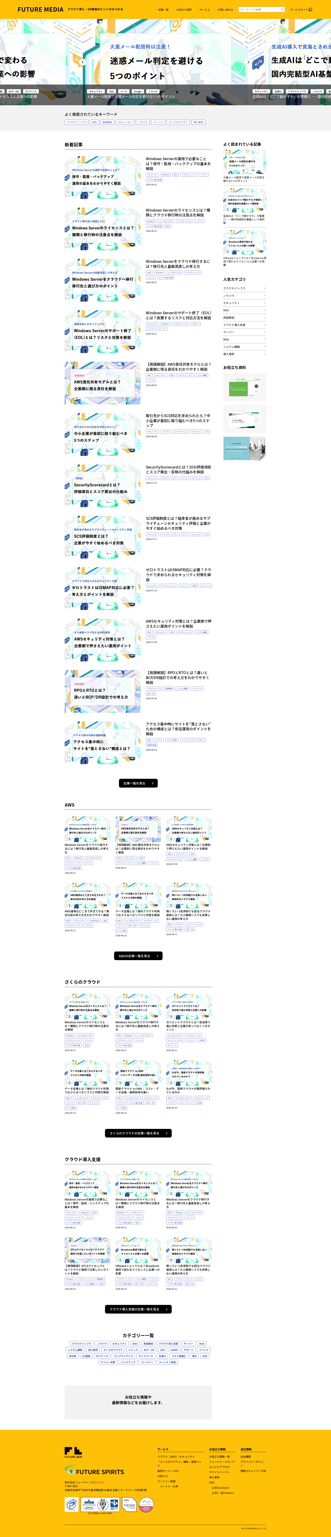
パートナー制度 (167, 1362)
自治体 (166, 91)
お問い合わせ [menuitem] (225, 9)
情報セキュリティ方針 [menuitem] (253, 1471)
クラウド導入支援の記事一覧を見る (134, 1309)
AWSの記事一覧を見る (134, 956)
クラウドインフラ (132, 91)
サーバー (162, 329)
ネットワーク (146, 1356)
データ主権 (121, 930)
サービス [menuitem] (205, 9)
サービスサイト (299, 9)
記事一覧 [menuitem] (163, 9)
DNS (204, 1356)
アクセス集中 (172, 740)
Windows (165, 174)
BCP (175, 174)
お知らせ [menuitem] (162, 1476)
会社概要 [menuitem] (245, 1456)
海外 (194, 1356)
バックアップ (197, 688)
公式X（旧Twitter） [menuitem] (223, 1493)
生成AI (112, 91)
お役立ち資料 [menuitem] (184, 9)
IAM (171, 375)
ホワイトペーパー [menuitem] (219, 1472)
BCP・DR (151, 693)
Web (149, 740)
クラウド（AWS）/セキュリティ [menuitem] (176, 1456)
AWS (94, 122)
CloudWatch (94, 920)
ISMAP (194, 585)
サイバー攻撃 (108, 1362)
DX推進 (86, 1356)
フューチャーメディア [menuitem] (222, 1461)
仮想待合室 (151, 745)
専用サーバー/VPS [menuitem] (168, 1471)
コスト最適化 (90, 1284)
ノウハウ (151, 91)
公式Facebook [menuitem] (220, 1487)
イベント (204, 1349)
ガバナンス (182, 91)
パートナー (147, 1362)
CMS (162, 1349)
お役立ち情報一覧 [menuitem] (219, 1456)
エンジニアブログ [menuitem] (219, 1467)
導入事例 (198, 122)
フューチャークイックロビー (193, 740)
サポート (195, 324)
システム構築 (286, 91)
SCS (207, 431)
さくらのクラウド (178, 122)
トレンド (158, 122)
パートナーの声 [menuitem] (169, 1486)
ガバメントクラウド (175, 1040)
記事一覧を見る (134, 783)
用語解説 (107, 122)
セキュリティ (96, 91)
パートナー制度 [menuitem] (166, 1481)
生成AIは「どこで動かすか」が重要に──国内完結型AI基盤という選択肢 (143, 96)
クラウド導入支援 (154, 179)
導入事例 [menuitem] (214, 1477)
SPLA (168, 226)
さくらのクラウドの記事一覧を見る (134, 1133)
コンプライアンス (180, 431)
